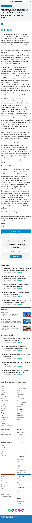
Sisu (17, 400)
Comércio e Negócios (21, 472)
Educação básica (20, 384)
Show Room (19, 444)
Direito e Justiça (4, 417)
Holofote (3, 404)
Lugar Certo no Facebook (22, 449)
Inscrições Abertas (20, 417)
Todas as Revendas (5, 494)
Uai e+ (18, 505)
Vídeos (2, 488)
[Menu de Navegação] (2, 1)
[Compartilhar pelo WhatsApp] (21, 272)
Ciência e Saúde (4, 400)
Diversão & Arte (4, 396)
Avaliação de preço (5, 486)
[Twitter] (8, 31)
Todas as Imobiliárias (21, 451)
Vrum (3, 476)
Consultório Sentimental (6, 434)
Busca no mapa (20, 436)
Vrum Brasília (19, 484)
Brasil (2, 390)
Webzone (3, 438)
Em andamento (20, 415)
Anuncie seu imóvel (21, 434)
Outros (19, 499)
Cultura (18, 396)
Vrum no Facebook (5, 492)
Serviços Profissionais (21, 470)
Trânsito (3, 410)
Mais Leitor (3, 455)
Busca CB (3, 421)
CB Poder (19, 482)
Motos (2, 490)
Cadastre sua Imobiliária (22, 453)
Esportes (3, 398)
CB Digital (3, 419)
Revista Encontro (23, 487)
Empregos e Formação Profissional (21, 465)
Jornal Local (19, 480)
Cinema (2, 445)
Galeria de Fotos (20, 447)
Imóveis (18, 461)
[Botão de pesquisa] (30, 1)
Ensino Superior (20, 386)
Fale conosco (19, 406)
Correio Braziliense (8, 382)
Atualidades (19, 494)
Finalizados (19, 419)
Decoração (19, 446)
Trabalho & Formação (21, 388)
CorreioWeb (5, 429)
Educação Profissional (21, 402)
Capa (2, 384)
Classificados (21, 456)
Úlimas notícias (20, 440)
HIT (2, 451)
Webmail (3, 440)
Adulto (18, 468)
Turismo (3, 408)
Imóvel (19, 429)
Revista (18, 492)
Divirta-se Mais (6, 443)
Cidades (3, 386)
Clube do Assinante (5, 423)
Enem (18, 392)
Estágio (18, 390)
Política (2, 388)
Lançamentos (19, 438)
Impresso (4, 413)
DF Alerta (19, 478)
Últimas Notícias (20, 394)
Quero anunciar (20, 459)
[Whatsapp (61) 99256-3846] (9, 510)
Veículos (18, 463)
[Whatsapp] (2, 31)
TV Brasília (20, 476)
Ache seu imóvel (20, 432)
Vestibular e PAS (20, 398)
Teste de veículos (4, 484)
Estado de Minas (20, 501)
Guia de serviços (20, 442)
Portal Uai (19, 503)
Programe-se (4, 447)
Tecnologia (3, 406)
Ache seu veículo (4, 478)
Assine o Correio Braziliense (7, 425)
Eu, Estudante (21, 382)
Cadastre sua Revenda (6, 496)
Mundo (2, 394)
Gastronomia (4, 436)
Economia (3, 392)
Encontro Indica (20, 496)
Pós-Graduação (20, 404)
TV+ (2, 453)
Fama (2, 432)
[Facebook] (5, 31)
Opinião (2, 402)
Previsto (18, 413)
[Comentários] (11, 31)
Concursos (20, 409)
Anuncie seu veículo (5, 480)
